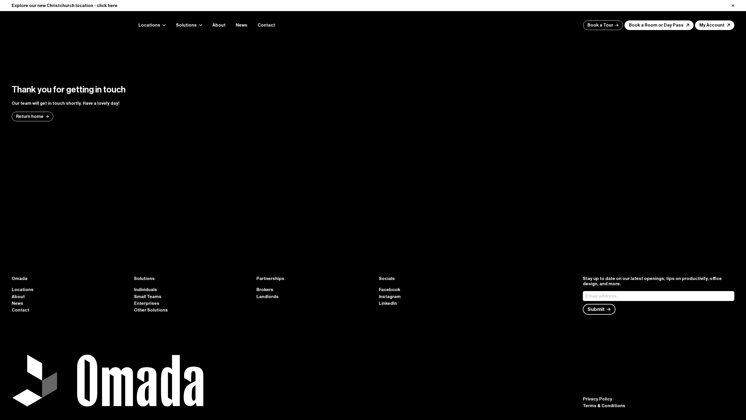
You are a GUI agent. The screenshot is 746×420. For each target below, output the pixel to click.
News (241, 25)
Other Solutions (151, 310)
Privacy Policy (597, 399)
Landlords (267, 296)
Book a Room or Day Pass (656, 25)
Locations (23, 289)
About (219, 25)
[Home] (67, 25)
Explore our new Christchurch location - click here (64, 5)
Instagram (390, 296)
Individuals (145, 289)
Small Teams (147, 296)
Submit (596, 309)
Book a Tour (600, 25)
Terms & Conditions (604, 405)
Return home (29, 116)
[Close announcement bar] (733, 5)
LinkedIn (388, 303)
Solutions (186, 25)
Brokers (264, 289)
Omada (19, 278)
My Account (711, 25)
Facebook (389, 289)
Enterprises (146, 303)
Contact (266, 25)
